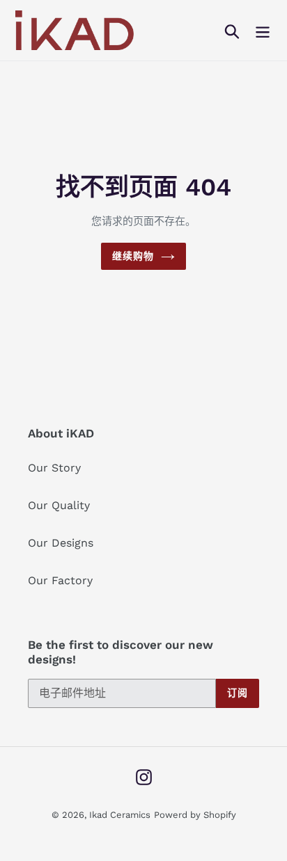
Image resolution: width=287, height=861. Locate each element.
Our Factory (60, 580)
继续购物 (133, 255)
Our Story (54, 467)
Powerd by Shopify (195, 815)
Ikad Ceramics (119, 815)
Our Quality (59, 505)
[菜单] (262, 30)
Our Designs (60, 542)
